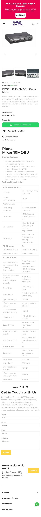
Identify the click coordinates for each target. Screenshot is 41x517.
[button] (5, 54)
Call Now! (20, 15)
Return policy (10, 140)
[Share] (20, 387)
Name (3, 414)
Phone (3, 422)
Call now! (33, 471)
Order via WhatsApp (22, 125)
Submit (6, 452)
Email (3, 430)
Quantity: (6, 120)
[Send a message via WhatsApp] (37, 504)
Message (4, 438)
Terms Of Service (11, 137)
